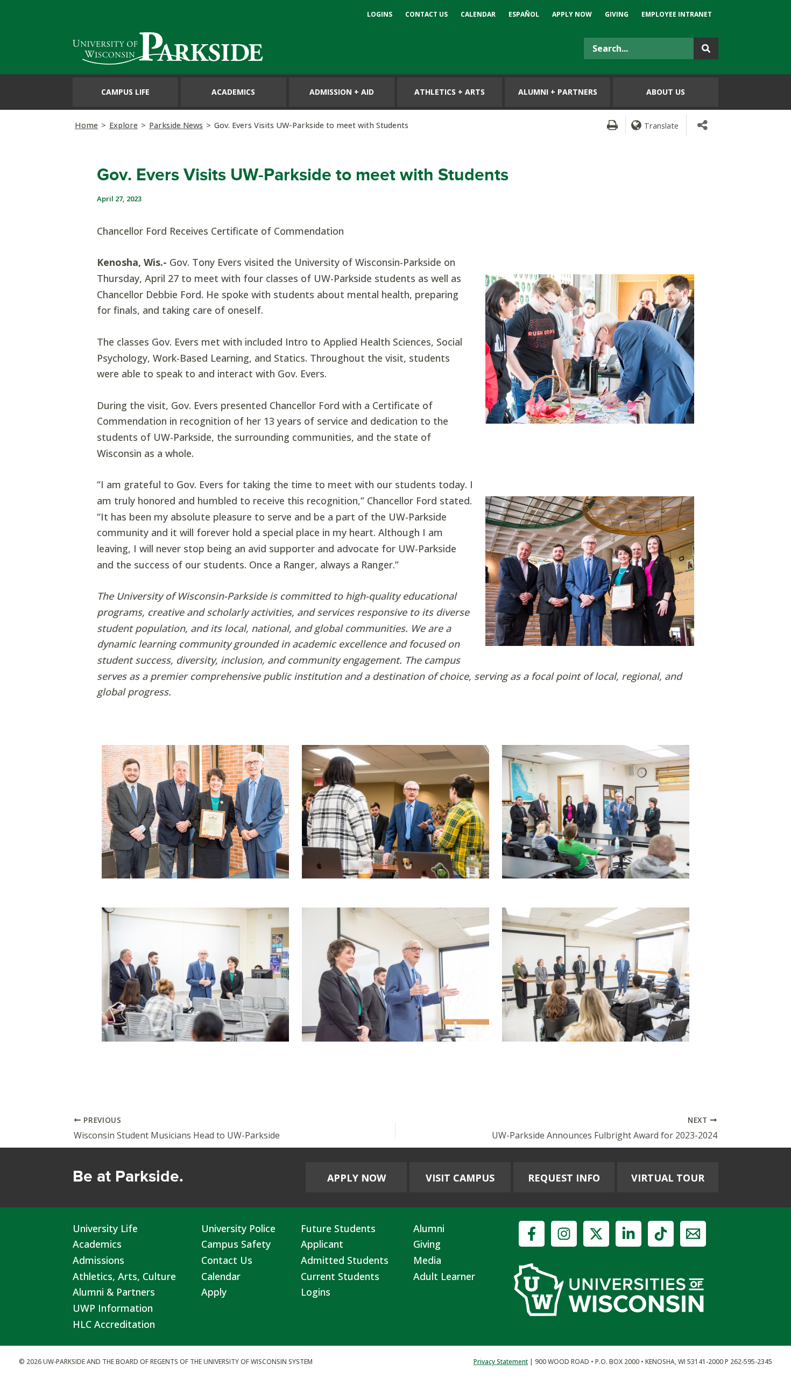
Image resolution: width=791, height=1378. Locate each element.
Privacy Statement (501, 1361)
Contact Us (226, 1260)
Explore (123, 125)
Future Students (338, 1228)
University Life (105, 1228)
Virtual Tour (667, 1177)
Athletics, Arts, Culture (124, 1276)
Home (86, 125)
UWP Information (113, 1308)
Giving (427, 1244)
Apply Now (356, 1177)
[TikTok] (661, 1234)
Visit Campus (460, 1177)
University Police (238, 1228)
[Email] (693, 1234)
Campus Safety (236, 1244)
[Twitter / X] (596, 1234)
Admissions (98, 1260)
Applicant (322, 1244)
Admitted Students (345, 1260)
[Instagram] (564, 1234)
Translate (661, 125)
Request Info (564, 1177)
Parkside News (176, 125)
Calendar (221, 1276)
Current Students (340, 1276)
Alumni (428, 1228)
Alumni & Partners (114, 1291)
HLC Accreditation (114, 1324)
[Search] (706, 48)
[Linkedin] (628, 1234)
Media (427, 1260)
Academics (97, 1244)
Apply (214, 1291)
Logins (315, 1291)
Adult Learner (444, 1276)
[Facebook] (532, 1234)
